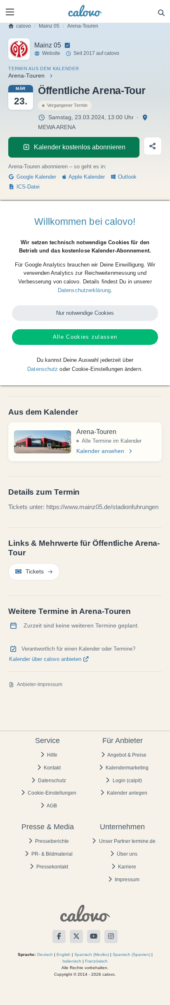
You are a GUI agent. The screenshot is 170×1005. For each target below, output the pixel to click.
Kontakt (51, 768)
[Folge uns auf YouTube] (93, 936)
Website (51, 53)
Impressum (126, 879)
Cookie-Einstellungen (51, 793)
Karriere (126, 867)
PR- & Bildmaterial (51, 854)
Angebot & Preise (126, 755)
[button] (10, 12)
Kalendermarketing (126, 768)
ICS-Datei (27, 187)
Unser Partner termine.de (127, 841)
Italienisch (71, 961)
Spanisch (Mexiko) (91, 954)
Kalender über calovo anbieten (46, 659)
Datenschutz (51, 780)
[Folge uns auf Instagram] (111, 936)
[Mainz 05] (19, 49)
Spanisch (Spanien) (131, 954)
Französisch (96, 961)
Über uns (126, 854)
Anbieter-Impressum (39, 684)
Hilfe (51, 755)
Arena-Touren (82, 26)
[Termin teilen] (153, 146)
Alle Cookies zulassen (85, 337)
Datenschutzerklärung (84, 290)
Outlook (126, 177)
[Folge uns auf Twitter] (76, 936)
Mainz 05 (49, 26)
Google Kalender (35, 177)
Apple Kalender (86, 177)
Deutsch (45, 954)
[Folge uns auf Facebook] (59, 936)
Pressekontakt (51, 867)
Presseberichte (51, 841)
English (64, 954)
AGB (51, 806)
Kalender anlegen (126, 793)
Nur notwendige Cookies (85, 313)
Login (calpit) (126, 780)
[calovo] (85, 10)
